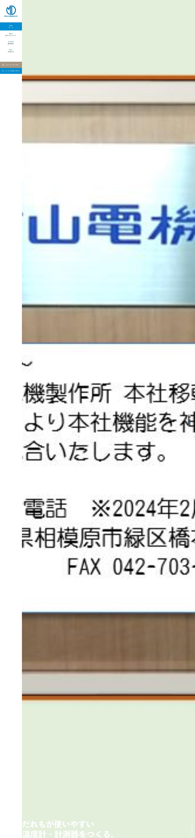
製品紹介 (11, 42)
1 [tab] (190, 415)
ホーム (11, 26)
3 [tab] (190, 421)
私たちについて (10, 34)
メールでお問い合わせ (12, 71)
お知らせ (11, 51)
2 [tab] (190, 418)
